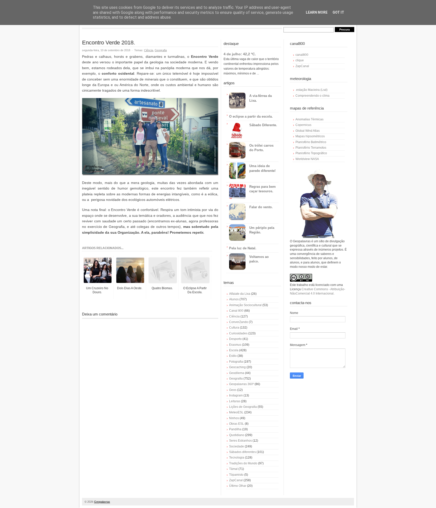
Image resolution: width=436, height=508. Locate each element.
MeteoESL (236, 412)
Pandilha (235, 429)
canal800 (301, 55)
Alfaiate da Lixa (239, 294)
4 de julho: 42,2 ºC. (240, 54)
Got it (338, 12)
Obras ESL (236, 423)
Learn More (317, 12)
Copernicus (303, 125)
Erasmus (235, 344)
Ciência (148, 50)
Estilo (233, 356)
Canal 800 (236, 310)
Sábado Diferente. (263, 125)
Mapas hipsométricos (310, 136)
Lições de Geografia (243, 407)
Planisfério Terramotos (310, 147)
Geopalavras (102, 501)
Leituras (234, 401)
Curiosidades (238, 333)
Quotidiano (236, 435)
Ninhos (234, 418)
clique (299, 60)
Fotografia (236, 361)
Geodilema (236, 373)
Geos (232, 390)
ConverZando (238, 322)
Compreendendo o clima (312, 95)
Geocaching (237, 367)
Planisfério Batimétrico (310, 142)
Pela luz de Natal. (242, 248)
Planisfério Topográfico (311, 153)
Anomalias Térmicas (309, 119)
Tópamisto (236, 474)
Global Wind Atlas (307, 130)
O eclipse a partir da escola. (251, 116)
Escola (233, 350)
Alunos (234, 299)
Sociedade (236, 446)
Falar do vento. (261, 207)
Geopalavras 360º (241, 384)
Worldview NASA (307, 159)
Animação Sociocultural (245, 305)
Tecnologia (236, 457)
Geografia (161, 50)
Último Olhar (237, 486)
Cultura (234, 327)
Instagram (236, 395)
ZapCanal (236, 480)
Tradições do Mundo (243, 463)
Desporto (235, 339)
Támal (233, 469)
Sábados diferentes (242, 452)
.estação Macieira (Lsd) (311, 90)
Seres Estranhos (240, 440)
